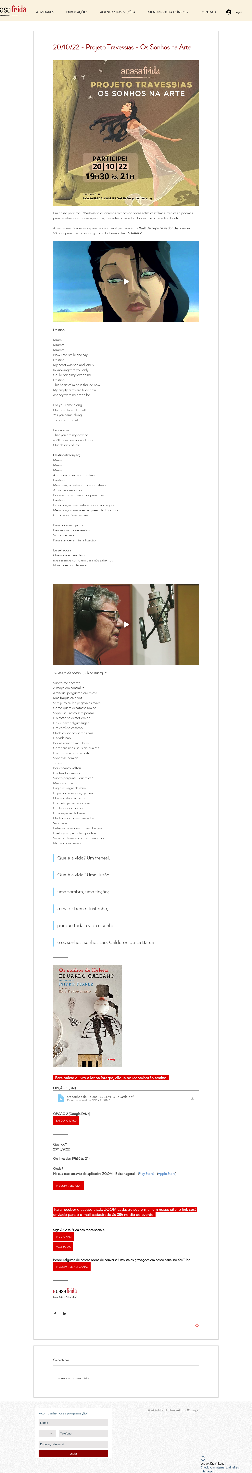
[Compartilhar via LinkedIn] (65, 1314)
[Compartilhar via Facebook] (55, 1314)
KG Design (192, 1410)
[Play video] (126, 281)
